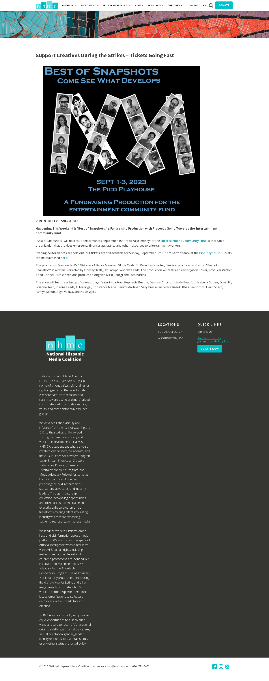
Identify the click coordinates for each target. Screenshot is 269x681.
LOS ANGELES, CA (170, 331)
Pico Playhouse (210, 253)
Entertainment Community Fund (184, 241)
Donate (223, 5)
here (64, 258)
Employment (176, 5)
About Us (68, 5)
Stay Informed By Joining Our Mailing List (213, 339)
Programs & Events (116, 5)
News (138, 5)
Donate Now (210, 348)
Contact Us (196, 5)
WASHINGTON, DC (170, 338)
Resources (154, 5)
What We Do (88, 5)
